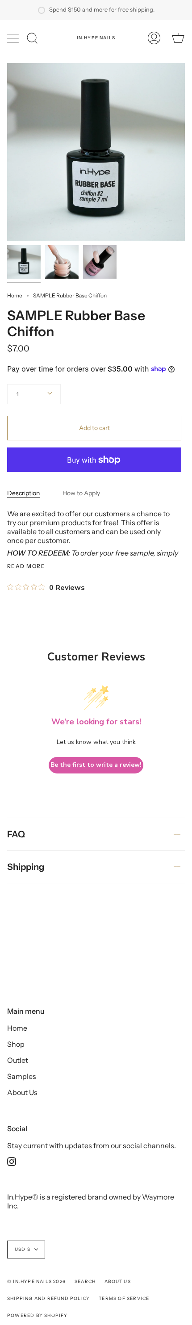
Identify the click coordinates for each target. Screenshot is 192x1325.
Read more (26, 566)
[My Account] (154, 38)
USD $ (22, 1249)
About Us (22, 1092)
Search (85, 1281)
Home (14, 295)
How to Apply (81, 493)
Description (23, 493)
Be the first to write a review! (96, 765)
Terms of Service (124, 1298)
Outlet (17, 1060)
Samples (21, 1076)
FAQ (16, 834)
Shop (16, 1044)
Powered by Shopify (37, 1315)
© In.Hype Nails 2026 (36, 1281)
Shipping (25, 866)
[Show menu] (14, 38)
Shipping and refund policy (48, 1298)
